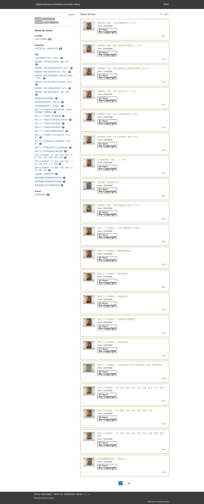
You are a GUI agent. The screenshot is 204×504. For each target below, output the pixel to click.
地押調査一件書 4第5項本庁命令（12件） (52, 71)
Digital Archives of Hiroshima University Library (58, 4)
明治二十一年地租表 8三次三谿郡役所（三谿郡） (52, 142)
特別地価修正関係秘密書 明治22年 (50, 181)
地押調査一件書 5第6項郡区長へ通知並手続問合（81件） (53, 76)
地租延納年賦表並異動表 (46, 98)
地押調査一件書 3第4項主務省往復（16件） (53, 68)
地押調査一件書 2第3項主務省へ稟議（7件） (52, 62)
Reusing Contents (40, 498)
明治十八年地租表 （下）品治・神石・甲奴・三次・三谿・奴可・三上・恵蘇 (53, 162)
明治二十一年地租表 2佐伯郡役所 (49, 115)
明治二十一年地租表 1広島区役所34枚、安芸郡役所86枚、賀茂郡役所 (53, 110)
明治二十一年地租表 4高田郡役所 (49, 123)
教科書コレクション (83, 494)
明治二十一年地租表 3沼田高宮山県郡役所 (53, 119)
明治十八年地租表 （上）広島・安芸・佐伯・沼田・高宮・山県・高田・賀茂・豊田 (53, 156)
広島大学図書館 (43, 39)
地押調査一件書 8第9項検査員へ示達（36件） (53, 93)
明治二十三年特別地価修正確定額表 (50, 151)
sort (166, 14)
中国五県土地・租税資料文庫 (48, 48)
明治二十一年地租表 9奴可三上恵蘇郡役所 (53, 147)
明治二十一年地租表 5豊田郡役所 (49, 127)
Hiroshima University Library (158, 501)
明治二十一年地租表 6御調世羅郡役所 (51, 131)
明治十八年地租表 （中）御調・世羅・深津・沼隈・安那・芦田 (53, 168)
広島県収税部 (42, 194)
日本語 (166, 4)
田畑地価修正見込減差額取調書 (48, 185)
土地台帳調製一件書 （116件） (48, 57)
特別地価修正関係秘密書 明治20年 (50, 177)
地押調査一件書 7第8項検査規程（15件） (52, 88)
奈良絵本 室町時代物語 (42, 494)
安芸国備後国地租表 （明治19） (49, 102)
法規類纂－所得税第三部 (46, 173)
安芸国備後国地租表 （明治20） (49, 105)
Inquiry (51, 498)
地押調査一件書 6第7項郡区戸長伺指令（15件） (54, 83)
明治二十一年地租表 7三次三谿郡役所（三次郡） (52, 136)
